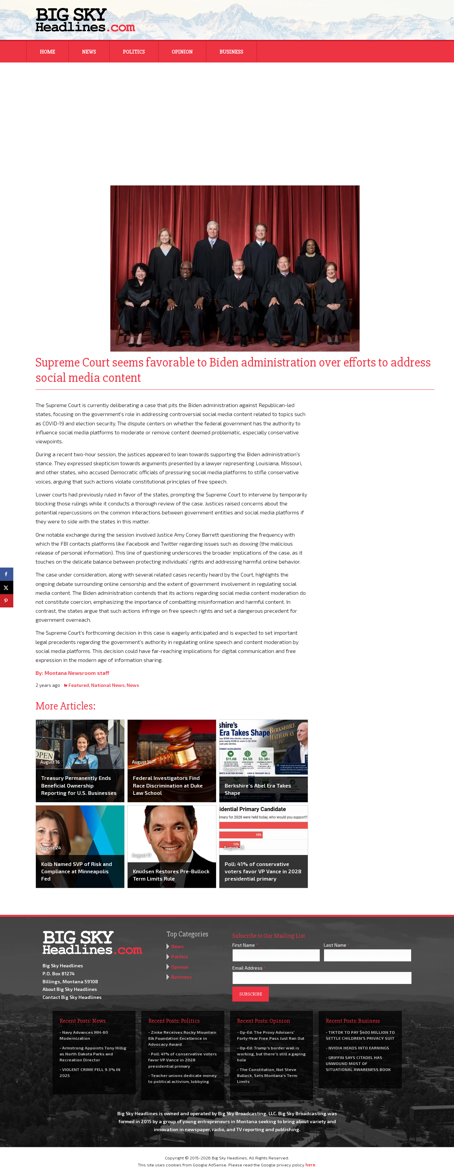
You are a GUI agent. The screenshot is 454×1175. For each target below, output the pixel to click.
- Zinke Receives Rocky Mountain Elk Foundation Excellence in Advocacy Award (182, 1038)
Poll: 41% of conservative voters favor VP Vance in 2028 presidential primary (263, 871)
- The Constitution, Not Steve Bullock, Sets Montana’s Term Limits (267, 1075)
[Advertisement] (227, 119)
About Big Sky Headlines (70, 989)
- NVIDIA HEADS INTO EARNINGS (357, 1047)
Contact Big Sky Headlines (72, 997)
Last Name (337, 945)
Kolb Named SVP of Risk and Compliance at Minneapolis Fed (76, 871)
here (310, 1164)
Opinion (182, 52)
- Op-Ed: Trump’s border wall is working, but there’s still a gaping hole (271, 1053)
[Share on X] (6, 587)
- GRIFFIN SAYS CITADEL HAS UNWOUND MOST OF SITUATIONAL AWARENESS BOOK (358, 1063)
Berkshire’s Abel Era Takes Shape (258, 789)
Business (231, 52)
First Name (245, 945)
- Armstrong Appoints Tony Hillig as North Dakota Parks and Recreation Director (92, 1053)
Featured (78, 685)
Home (47, 52)
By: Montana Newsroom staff (72, 673)
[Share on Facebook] (6, 574)
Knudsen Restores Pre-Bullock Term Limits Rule (171, 875)
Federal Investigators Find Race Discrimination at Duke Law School (168, 785)
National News (108, 685)
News (89, 52)
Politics (134, 52)
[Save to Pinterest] (6, 600)
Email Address (249, 968)
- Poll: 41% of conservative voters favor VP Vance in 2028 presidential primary (182, 1059)
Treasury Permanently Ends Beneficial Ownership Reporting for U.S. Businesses (79, 785)
